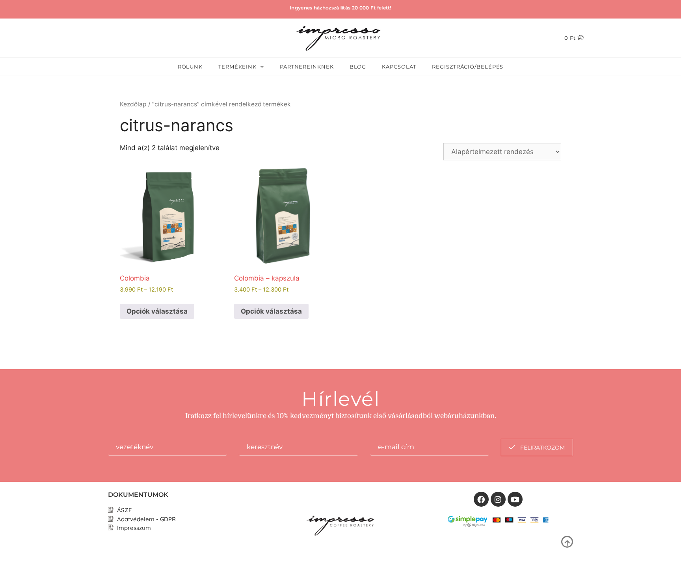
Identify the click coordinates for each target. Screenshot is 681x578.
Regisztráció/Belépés (467, 66)
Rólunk (190, 66)
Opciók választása (157, 311)
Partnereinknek (307, 66)
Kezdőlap (133, 104)
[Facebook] (481, 499)
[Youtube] (515, 499)
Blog (358, 66)
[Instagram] (498, 499)
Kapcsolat (399, 66)
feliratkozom (542, 447)
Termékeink (237, 66)
